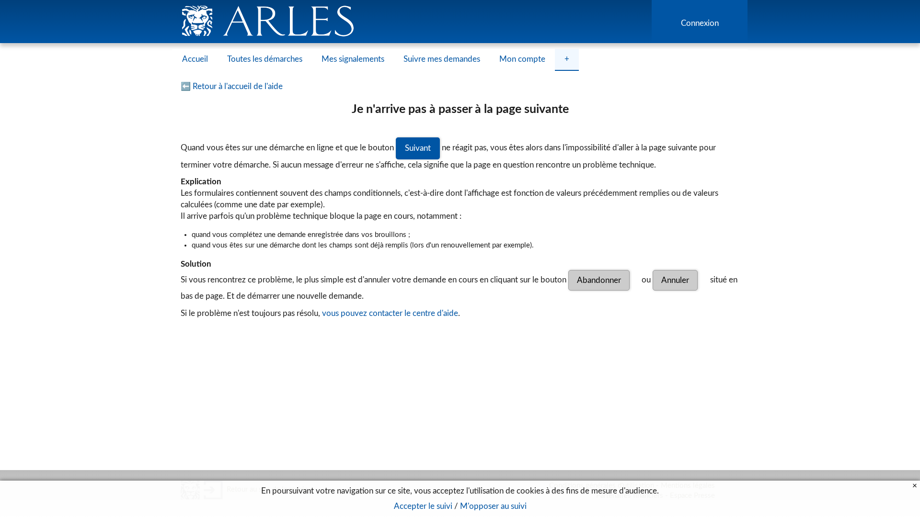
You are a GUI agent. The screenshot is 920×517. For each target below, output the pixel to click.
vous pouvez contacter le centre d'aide (390, 313)
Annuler (675, 280)
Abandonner (599, 280)
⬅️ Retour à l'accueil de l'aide (232, 86)
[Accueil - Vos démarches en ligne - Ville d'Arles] (460, 21)
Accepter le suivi (423, 506)
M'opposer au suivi (493, 506)
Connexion (700, 23)
